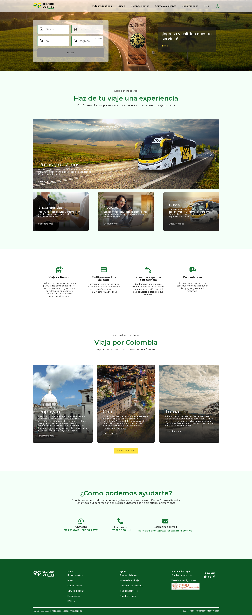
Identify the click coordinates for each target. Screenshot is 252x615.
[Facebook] (205, 576)
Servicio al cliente (165, 6)
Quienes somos (140, 6)
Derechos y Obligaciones (184, 580)
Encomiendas (190, 6)
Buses (121, 6)
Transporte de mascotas (131, 585)
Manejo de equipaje (129, 580)
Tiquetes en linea (128, 596)
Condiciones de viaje (182, 575)
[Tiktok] (214, 576)
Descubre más (46, 435)
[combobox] (56, 29)
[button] (163, 46)
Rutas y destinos (102, 6)
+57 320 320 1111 (120, 530)
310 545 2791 (90, 530)
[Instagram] (209, 576)
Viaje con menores (129, 591)
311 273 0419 (71, 530)
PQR (206, 6)
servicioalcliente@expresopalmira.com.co (165, 530)
